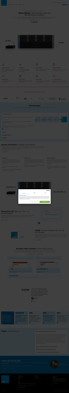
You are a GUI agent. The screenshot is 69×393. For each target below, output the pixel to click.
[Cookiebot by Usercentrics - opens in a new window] (47, 190)
